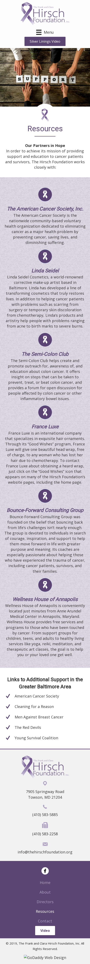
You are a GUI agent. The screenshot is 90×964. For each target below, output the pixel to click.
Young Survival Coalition (36, 737)
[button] (45, 41)
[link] (45, 882)
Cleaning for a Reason (34, 706)
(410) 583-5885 (45, 814)
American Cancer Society (37, 696)
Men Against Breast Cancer (39, 716)
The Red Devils (28, 727)
